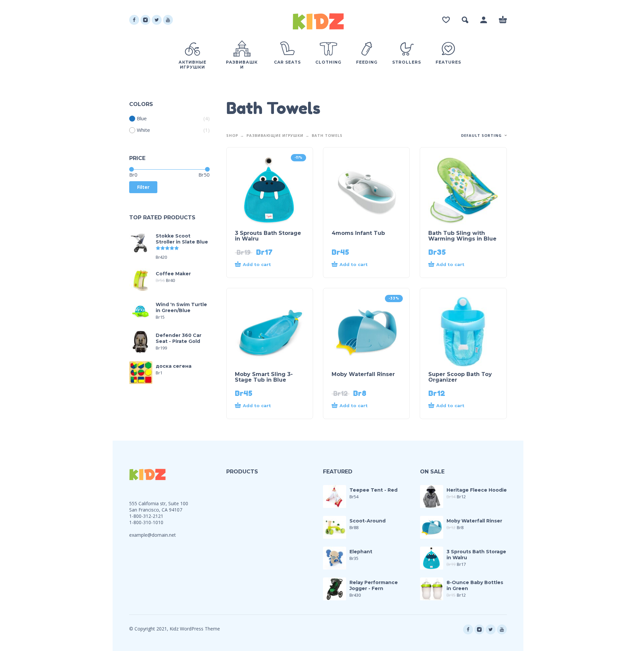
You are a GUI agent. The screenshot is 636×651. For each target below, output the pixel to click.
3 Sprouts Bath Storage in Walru (268, 236)
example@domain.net (152, 535)
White (143, 130)
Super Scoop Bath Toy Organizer (460, 377)
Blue (142, 118)
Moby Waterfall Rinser (363, 374)
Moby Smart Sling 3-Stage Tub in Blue (264, 377)
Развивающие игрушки (274, 135)
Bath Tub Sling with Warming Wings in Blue (462, 236)
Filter (143, 187)
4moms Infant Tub (358, 233)
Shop (232, 135)
